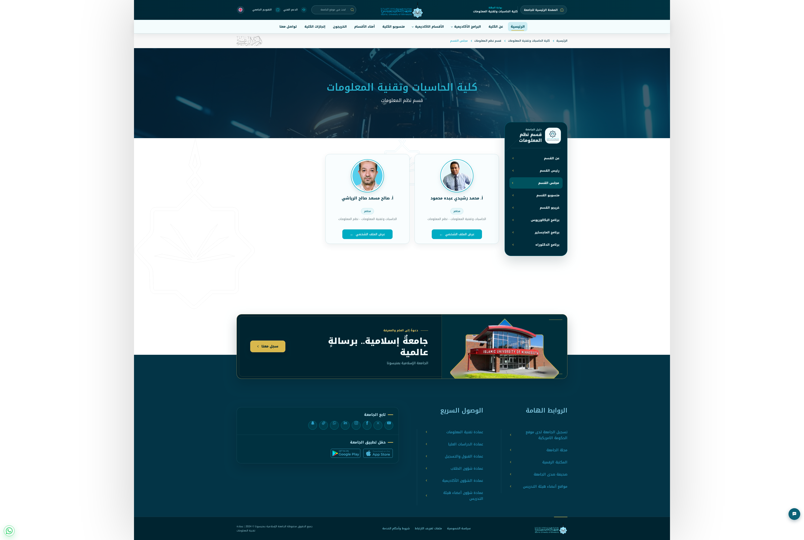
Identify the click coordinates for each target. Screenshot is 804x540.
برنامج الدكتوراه (547, 245)
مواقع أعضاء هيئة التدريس (545, 486)
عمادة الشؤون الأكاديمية (462, 480)
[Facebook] (367, 425)
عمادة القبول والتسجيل (464, 456)
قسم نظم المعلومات (487, 40)
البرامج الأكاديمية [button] (467, 27)
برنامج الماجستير (547, 232)
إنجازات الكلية (314, 27)
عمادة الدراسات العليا (465, 444)
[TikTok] (323, 425)
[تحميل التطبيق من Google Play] (345, 453)
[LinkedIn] (345, 425)
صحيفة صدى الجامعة (550, 474)
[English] (240, 9)
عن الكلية (495, 27)
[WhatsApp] (334, 425)
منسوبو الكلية (393, 27)
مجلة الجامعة (556, 450)
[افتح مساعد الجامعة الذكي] (794, 514)
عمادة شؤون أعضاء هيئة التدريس (463, 495)
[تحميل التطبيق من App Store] (378, 453)
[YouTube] (388, 425)
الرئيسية (518, 27)
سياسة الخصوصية (459, 528)
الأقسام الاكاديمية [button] (429, 27)
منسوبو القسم (547, 195)
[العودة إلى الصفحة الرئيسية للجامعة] (551, 528)
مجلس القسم (548, 183)
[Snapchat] (312, 425)
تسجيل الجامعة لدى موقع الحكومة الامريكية (546, 435)
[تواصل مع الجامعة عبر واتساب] (9, 530)
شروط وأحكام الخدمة (396, 528)
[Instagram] (356, 425)
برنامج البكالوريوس (545, 220)
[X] (378, 425)
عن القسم (551, 158)
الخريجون (340, 27)
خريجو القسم (549, 208)
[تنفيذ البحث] (352, 10)
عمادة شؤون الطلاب (467, 468)
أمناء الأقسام (364, 27)
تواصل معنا (288, 27)
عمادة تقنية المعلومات (464, 432)
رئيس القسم (549, 171)
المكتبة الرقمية (554, 462)
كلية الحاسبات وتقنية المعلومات (529, 40)
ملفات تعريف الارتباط (428, 528)
